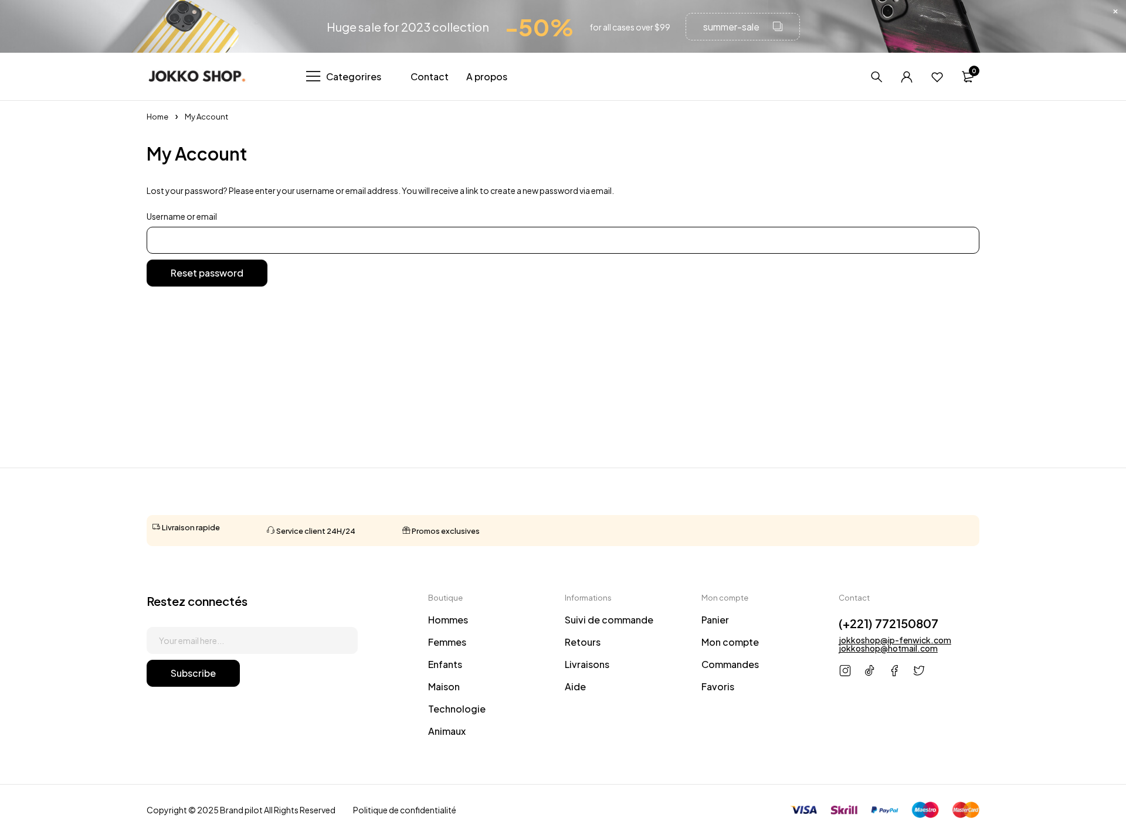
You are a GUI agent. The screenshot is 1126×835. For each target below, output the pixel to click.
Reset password (207, 273)
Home (157, 116)
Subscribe (193, 673)
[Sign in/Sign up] (906, 77)
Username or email (182, 216)
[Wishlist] (937, 77)
